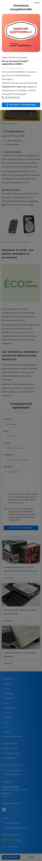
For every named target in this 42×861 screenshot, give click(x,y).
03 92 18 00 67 (12, 97)
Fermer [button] (37, 3)
